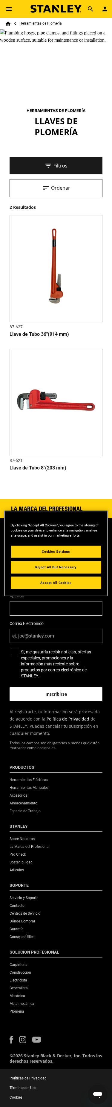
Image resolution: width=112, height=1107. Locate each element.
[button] (11, 1039)
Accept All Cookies (55, 582)
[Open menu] (9, 9)
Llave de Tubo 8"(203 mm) (38, 468)
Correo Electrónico (27, 623)
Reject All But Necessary (56, 567)
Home (8, 24)
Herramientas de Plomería (40, 23)
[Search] (90, 9)
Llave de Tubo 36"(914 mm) (39, 334)
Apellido (17, 595)
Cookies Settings (56, 551)
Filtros (60, 165)
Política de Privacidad (68, 719)
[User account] (105, 9)
